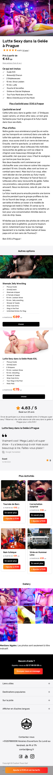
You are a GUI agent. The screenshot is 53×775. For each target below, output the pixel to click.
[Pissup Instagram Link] (32, 756)
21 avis (25, 50)
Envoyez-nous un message (28, 671)
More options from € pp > (12, 63)
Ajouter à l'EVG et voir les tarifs (26, 770)
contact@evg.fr (26, 749)
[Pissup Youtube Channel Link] (26, 756)
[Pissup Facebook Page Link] (20, 756)
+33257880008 (10, 741)
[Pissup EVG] (26, 4)
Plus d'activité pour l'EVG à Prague (26, 103)
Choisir (21, 324)
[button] (3, 18)
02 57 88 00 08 (32, 665)
